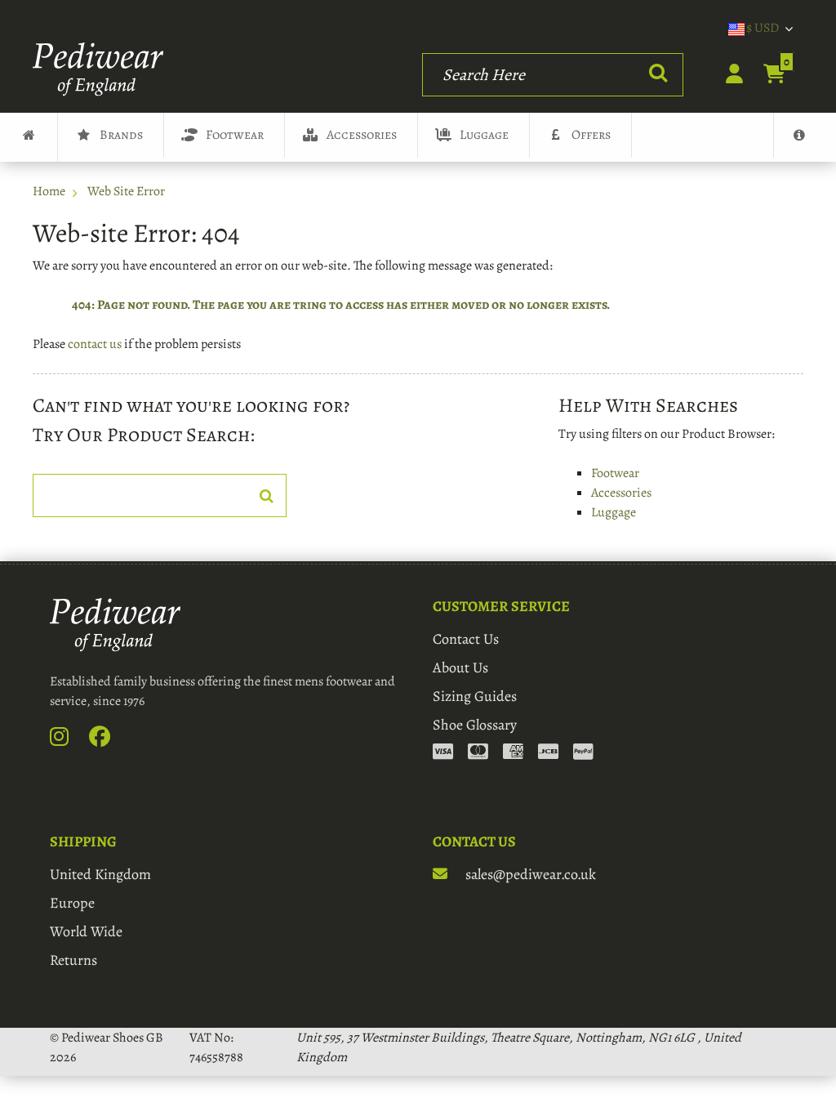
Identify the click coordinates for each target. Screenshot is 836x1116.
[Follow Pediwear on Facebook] (108, 740)
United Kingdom (100, 874)
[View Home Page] (28, 137)
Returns (73, 960)
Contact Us (466, 639)
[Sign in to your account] (725, 75)
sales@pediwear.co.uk (529, 874)
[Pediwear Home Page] (103, 69)
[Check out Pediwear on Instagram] (68, 740)
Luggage (484, 135)
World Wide (86, 931)
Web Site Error (126, 191)
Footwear (235, 135)
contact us (95, 344)
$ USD (762, 28)
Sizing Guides (475, 696)
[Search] (658, 74)
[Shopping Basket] (765, 75)
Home (49, 191)
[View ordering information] (513, 753)
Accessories (362, 135)
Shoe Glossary (475, 724)
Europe (72, 903)
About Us (460, 667)
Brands (121, 135)
